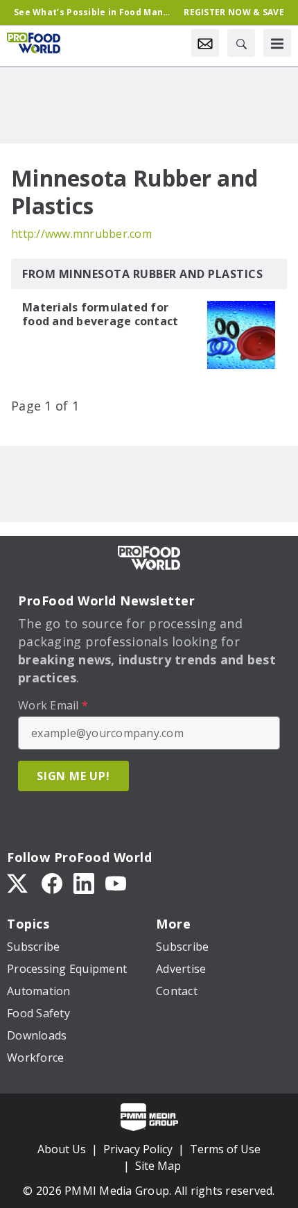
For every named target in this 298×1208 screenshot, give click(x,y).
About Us (61, 1149)
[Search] (241, 43)
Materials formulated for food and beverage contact (100, 314)
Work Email (53, 705)
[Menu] (277, 43)
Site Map (158, 1165)
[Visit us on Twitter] (18, 882)
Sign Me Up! (73, 776)
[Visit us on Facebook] (52, 882)
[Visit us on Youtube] (115, 882)
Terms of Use (225, 1149)
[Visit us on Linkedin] (83, 882)
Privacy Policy (138, 1149)
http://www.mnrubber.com (81, 233)
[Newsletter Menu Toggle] (205, 43)
